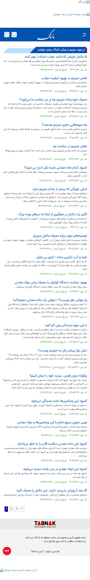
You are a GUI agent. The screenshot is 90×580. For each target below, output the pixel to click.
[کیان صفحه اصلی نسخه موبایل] (45, 574)
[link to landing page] (46, 34)
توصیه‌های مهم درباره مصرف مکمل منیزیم (60, 236)
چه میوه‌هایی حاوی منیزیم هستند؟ (64, 125)
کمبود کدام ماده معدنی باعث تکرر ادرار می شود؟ (55, 167)
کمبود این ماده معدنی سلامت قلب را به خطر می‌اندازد (52, 444)
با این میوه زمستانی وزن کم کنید (66, 325)
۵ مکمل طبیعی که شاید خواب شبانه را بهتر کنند (55, 56)
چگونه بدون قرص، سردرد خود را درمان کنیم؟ (58, 375)
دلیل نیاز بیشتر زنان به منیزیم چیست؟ (62, 350)
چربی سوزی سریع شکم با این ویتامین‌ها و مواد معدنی (52, 422)
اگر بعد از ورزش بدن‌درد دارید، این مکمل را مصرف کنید (51, 490)
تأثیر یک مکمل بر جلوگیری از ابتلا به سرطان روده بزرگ (52, 214)
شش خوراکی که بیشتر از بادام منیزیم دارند (59, 189)
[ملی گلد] (45, 6)
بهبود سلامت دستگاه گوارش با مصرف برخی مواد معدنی (51, 282)
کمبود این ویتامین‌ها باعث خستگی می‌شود (59, 401)
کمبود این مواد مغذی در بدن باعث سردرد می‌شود (55, 469)
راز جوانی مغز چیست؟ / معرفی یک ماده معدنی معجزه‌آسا (50, 300)
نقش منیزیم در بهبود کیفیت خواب (64, 78)
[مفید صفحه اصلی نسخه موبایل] (45, 19)
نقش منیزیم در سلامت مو (70, 146)
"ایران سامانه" (37, 552)
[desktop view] (14, 34)
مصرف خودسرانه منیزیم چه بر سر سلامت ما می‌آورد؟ (53, 99)
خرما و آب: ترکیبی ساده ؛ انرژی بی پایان (61, 257)
